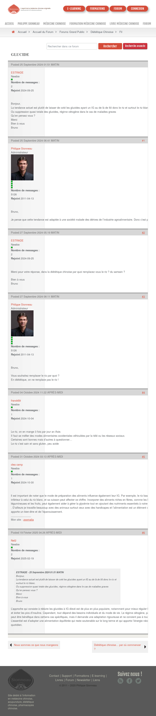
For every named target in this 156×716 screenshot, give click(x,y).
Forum (147, 24)
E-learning (98, 676)
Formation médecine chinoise (87, 24)
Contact (54, 676)
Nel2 (13, 540)
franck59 (16, 400)
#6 (143, 532)
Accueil (9, 24)
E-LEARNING (74, 9)
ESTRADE (17, 72)
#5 (143, 456)
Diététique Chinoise (102, 32)
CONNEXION (137, 9)
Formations (82, 676)
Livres (59, 680)
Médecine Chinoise (54, 24)
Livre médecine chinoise (124, 24)
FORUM (118, 9)
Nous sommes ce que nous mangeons (36, 645)
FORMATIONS (97, 9)
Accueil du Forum (43, 32)
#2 (143, 232)
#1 (143, 140)
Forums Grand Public (72, 32)
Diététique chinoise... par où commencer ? (117, 647)
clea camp (17, 464)
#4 (143, 392)
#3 (143, 296)
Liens (96, 680)
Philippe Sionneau (29, 24)
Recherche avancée (135, 46)
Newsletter (83, 680)
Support (67, 676)
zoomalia (28, 519)
